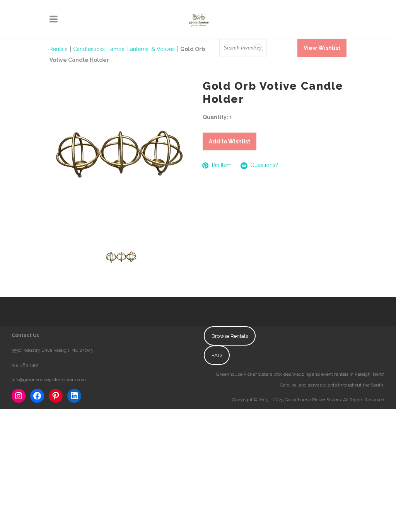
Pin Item (222, 165)
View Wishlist (322, 48)
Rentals (59, 49)
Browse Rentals (230, 336)
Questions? (264, 165)
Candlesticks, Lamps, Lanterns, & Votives (124, 49)
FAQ (217, 355)
